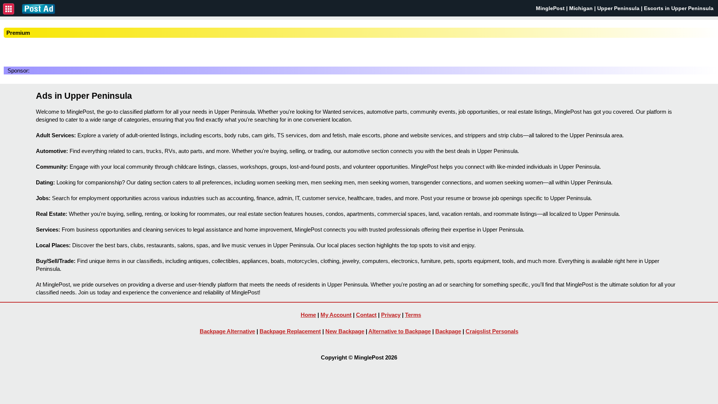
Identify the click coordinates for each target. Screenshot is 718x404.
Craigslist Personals (492, 331)
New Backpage (344, 331)
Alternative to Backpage (399, 331)
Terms (413, 315)
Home (308, 315)
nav (8, 9)
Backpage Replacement (290, 331)
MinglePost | (552, 8)
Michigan (581, 8)
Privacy (391, 315)
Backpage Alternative (227, 331)
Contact (366, 315)
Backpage (448, 331)
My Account (336, 315)
